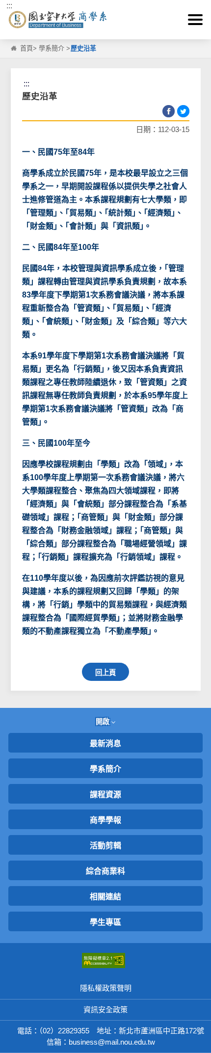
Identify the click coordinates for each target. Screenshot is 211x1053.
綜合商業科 (105, 871)
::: (9, 5)
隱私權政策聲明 (106, 988)
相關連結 (105, 896)
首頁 (26, 48)
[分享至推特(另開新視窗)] (183, 111)
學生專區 (105, 922)
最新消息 (105, 743)
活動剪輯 (105, 845)
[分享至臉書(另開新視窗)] (168, 111)
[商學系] (105, 20)
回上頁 (105, 672)
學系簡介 (51, 48)
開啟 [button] (103, 722)
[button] (195, 19)
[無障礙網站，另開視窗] (103, 960)
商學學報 (105, 820)
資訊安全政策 (105, 1009)
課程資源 (105, 794)
